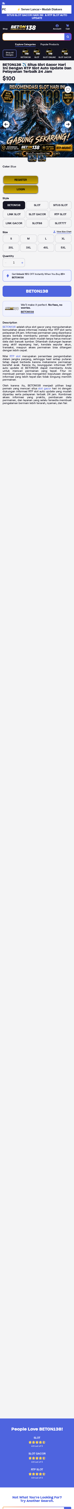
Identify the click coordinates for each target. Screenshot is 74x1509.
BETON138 (37, 291)
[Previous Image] (6, 124)
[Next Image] (68, 124)
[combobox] (34, 36)
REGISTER (20, 179)
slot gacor (44, 388)
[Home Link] (23, 27)
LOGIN (21, 189)
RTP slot (15, 356)
